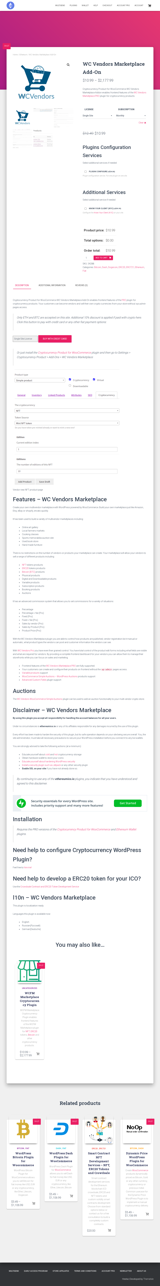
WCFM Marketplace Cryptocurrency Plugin (29, 999)
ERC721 (130, 267)
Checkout (107, 5)
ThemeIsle (148, 1279)
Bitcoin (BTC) (28, 572)
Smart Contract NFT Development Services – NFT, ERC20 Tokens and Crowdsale (99, 1163)
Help (95, 5)
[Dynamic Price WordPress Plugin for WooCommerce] (137, 1129)
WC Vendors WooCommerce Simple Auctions (39, 699)
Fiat (84, 271)
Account (139, 5)
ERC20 (122, 267)
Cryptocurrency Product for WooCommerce (64, 352)
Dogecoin (113, 267)
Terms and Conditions (85, 1271)
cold (47, 754)
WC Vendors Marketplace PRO (61, 666)
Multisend (60, 5)
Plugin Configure (102, 171)
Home (15, 55)
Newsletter (126, 1271)
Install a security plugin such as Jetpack (41, 765)
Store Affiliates (61, 1271)
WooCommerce (63, 1170)
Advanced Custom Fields (34, 680)
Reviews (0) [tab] (81, 285)
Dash (104, 267)
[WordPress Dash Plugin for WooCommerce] (61, 1129)
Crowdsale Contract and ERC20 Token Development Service (49, 886)
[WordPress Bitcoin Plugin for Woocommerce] (23, 1129)
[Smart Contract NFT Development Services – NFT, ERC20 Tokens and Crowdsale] (99, 1129)
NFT (24, 565)
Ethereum (23, 55)
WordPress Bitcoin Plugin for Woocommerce (23, 1159)
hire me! (28, 867)
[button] (68, 65)
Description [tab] (22, 285)
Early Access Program (36, 1271)
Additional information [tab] (52, 285)
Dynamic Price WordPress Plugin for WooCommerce (137, 1159)
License (89, 109)
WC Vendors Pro (26, 650)
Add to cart (101, 258)
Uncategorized (29, 988)
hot (56, 754)
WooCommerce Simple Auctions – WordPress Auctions (50, 676)
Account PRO (123, 5)
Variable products (31, 673)
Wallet (85, 5)
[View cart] (149, 5)
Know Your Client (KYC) (105, 208)
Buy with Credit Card (55, 339)
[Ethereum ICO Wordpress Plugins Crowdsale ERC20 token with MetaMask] (10, 5)
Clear (141, 122)
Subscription (126, 109)
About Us (141, 1271)
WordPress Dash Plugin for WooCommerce (61, 1157)
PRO (124, 300)
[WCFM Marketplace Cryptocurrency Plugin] (30, 971)
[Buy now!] (37, 1054)
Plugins (73, 5)
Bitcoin (97, 267)
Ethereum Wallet (126, 829)
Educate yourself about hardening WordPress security (48, 761)
